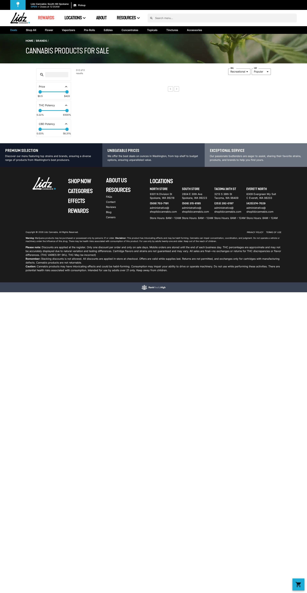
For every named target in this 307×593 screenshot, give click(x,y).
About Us (116, 180)
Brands (41, 40)
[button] (59, 5)
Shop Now (79, 181)
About (101, 18)
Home (29, 40)
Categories (80, 191)
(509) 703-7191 (159, 203)
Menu (232, 68)
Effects (76, 201)
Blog (108, 212)
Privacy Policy (255, 232)
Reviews (111, 207)
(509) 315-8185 (191, 203)
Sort (255, 68)
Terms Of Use (273, 232)
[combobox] (225, 18)
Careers (110, 217)
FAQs (109, 196)
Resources (126, 18)
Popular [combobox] (258, 71)
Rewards (46, 18)
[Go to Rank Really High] (153, 287)
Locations (73, 18)
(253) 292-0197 (223, 203)
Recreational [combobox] (237, 71)
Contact (110, 201)
